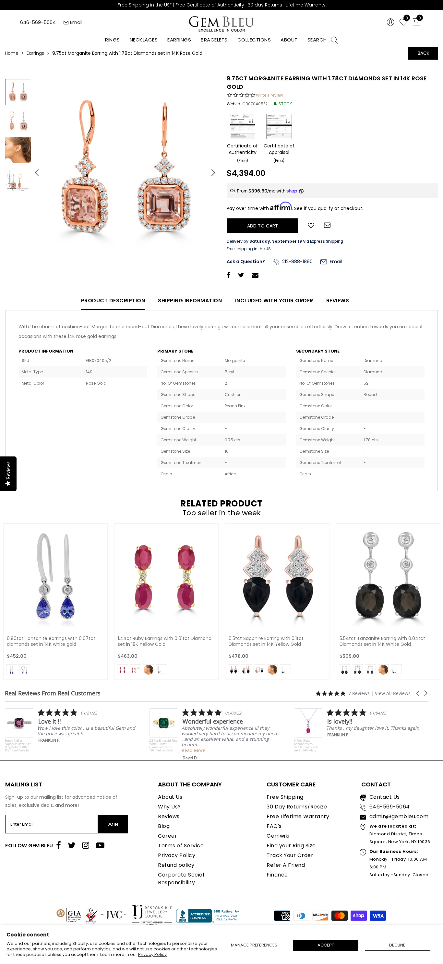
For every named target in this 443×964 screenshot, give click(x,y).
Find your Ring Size (291, 845)
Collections (254, 39)
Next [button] (210, 170)
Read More (167, 750)
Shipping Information (190, 300)
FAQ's (274, 826)
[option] (125, 170)
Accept (325, 945)
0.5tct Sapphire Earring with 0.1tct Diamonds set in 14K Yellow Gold (266, 641)
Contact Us (384, 797)
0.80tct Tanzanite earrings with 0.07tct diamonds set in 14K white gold (51, 641)
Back (423, 53)
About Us (170, 797)
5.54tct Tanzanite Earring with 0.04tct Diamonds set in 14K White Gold (382, 641)
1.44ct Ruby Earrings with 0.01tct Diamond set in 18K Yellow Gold (164, 641)
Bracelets (214, 39)
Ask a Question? (246, 261)
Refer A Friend (286, 865)
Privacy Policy (152, 954)
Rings (112, 39)
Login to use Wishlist (311, 224)
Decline (397, 945)
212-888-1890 (297, 261)
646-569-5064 (38, 22)
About (289, 39)
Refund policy (176, 865)
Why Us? (169, 806)
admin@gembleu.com (399, 816)
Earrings (179, 39)
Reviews (337, 300)
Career (167, 836)
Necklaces (144, 39)
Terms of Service (181, 845)
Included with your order (274, 300)
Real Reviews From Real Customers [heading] (53, 693)
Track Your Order (290, 855)
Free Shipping (285, 797)
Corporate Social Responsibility (181, 878)
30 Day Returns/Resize (297, 806)
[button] (418, 693)
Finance (277, 874)
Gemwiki (278, 836)
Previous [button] (34, 170)
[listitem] (188, 734)
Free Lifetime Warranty (298, 816)
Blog (164, 826)
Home (11, 53)
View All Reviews (393, 693)
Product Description (113, 300)
